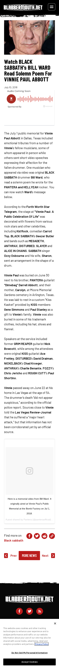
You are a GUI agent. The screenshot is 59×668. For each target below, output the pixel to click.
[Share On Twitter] (37, 536)
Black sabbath (13, 540)
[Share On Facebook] (29, 536)
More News (29, 555)
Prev (13, 555)
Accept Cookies (29, 661)
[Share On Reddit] (44, 536)
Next (45, 555)
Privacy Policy (41, 644)
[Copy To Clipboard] (52, 536)
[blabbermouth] (23, 9)
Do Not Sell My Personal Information (29, 652)
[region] (29, 643)
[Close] (55, 623)
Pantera (28, 519)
